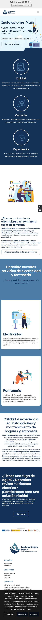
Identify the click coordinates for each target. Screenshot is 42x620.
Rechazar (22, 614)
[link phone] (40, 206)
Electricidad (8, 563)
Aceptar (33, 614)
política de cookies (24, 609)
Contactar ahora (12, 44)
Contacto (7, 577)
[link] (9, 12)
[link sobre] (21, 549)
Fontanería (7, 565)
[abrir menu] (38, 12)
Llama (7, 280)
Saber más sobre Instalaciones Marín (21, 252)
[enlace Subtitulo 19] (21, 314)
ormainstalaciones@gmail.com (19, 587)
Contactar (21, 514)
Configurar (9, 614)
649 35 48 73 (26, 2)
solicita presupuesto (24, 280)
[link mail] (40, 210)
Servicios (7, 575)
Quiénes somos (9, 573)
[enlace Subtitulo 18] (21, 371)
